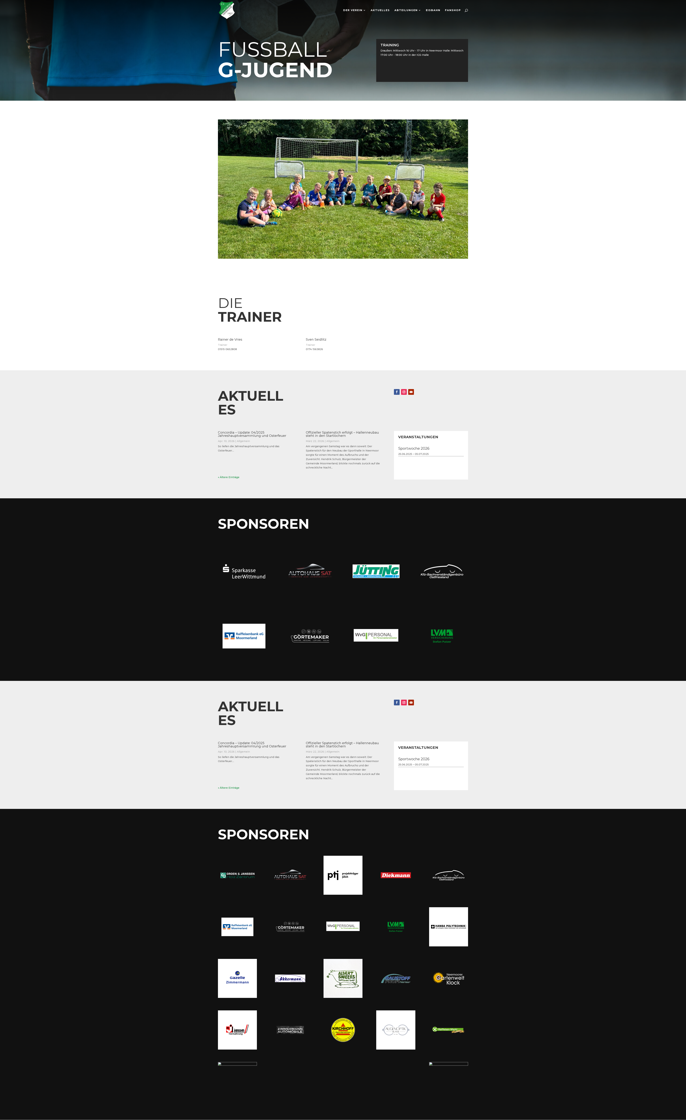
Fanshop (453, 10)
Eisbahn (433, 10)
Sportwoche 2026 (413, 448)
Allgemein (243, 441)
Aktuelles (380, 10)
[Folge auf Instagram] (404, 392)
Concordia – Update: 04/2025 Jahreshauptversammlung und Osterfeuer (252, 434)
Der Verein (352, 10)
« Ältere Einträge (228, 477)
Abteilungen (406, 10)
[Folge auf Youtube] (411, 392)
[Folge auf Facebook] (397, 392)
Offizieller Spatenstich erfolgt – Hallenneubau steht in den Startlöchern (342, 434)
